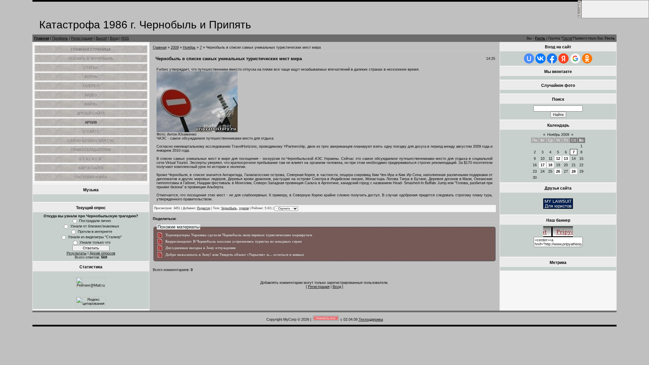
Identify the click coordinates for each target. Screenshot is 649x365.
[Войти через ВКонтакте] (540, 58)
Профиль (60, 38)
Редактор (203, 208)
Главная (41, 38)
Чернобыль (229, 208)
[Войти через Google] (575, 58)
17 (542, 165)
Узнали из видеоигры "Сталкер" (95, 237)
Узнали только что (95, 242)
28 (574, 171)
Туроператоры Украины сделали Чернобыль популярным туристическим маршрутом (238, 235)
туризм (244, 208)
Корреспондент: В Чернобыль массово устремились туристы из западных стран (233, 241)
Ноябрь (189, 47)
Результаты (77, 253)
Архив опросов (102, 253)
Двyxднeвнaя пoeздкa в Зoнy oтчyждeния (200, 248)
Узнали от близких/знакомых (94, 226)
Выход (101, 38)
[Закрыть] (579, 17)
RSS (125, 38)
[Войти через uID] (529, 58)
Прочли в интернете (95, 231)
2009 (175, 47)
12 (558, 158)
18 (550, 165)
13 (566, 158)
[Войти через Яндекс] (563, 58)
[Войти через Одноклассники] (587, 58)
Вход (114, 38)
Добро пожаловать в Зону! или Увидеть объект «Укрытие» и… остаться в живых (234, 255)
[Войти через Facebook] (552, 58)
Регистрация (82, 38)
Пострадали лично (95, 221)
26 (558, 171)
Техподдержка (371, 319)
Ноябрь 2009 (558, 134)
